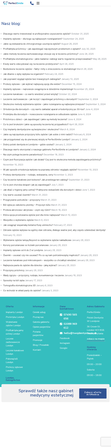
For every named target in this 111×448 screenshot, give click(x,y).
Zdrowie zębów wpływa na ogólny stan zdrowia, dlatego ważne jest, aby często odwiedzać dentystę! (54, 230)
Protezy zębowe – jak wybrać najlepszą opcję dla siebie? (32, 84)
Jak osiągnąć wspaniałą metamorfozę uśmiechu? (28, 225)
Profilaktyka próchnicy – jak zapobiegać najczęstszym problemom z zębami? (42, 48)
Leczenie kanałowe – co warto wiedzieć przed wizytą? (30, 94)
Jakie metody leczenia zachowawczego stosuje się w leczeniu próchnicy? (40, 53)
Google (63, 348)
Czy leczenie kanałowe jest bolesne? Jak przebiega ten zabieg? (35, 179)
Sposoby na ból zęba (13, 280)
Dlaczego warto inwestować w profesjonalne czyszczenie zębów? (37, 33)
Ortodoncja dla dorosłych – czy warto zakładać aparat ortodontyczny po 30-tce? (44, 109)
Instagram (65, 343)
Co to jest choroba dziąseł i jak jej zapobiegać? (27, 184)
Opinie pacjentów (41, 326)
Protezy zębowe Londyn (14, 369)
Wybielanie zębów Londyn (13, 323)
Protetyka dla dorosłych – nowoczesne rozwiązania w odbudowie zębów (40, 114)
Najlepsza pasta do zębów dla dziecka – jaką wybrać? (30, 265)
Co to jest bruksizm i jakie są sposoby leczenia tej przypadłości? (36, 124)
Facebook (65, 338)
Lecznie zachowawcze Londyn (13, 342)
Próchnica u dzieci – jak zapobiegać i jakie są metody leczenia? (35, 119)
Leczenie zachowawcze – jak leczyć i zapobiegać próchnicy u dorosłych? (40, 99)
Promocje (37, 340)
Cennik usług (39, 312)
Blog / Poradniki (41, 345)
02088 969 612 (70, 325)
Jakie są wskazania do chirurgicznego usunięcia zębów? (32, 43)
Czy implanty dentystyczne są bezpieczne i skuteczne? (31, 129)
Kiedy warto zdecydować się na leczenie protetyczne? (31, 64)
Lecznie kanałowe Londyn (15, 352)
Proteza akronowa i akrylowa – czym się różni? (27, 210)
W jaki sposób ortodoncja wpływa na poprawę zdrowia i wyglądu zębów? (40, 169)
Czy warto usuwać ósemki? (17, 194)
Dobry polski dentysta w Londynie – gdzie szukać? (28, 144)
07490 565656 (32, 3)
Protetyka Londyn (15, 317)
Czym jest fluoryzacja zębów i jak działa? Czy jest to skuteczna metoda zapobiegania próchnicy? (52, 159)
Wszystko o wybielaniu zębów (18, 220)
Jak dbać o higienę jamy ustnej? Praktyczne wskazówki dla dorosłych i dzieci (42, 189)
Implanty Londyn (14, 312)
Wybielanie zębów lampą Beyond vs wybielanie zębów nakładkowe (37, 240)
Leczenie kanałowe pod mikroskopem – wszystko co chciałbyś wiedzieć (39, 260)
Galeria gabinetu (41, 322)
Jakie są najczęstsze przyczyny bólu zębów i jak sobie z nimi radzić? (38, 134)
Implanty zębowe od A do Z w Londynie (23, 250)
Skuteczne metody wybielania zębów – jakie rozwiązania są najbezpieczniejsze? (44, 104)
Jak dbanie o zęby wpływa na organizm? (23, 74)
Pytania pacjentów (38, 333)
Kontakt (37, 349)
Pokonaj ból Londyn (12, 360)
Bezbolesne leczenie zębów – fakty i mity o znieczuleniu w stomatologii (39, 69)
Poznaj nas (38, 317)
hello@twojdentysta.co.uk (71, 333)
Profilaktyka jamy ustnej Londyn (14, 332)
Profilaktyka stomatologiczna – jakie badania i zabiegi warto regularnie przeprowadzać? (47, 59)
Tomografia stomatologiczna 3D (19, 285)
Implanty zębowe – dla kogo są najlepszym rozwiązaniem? (32, 38)
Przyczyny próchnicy (13, 270)
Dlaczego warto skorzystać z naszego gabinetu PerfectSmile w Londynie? (41, 149)
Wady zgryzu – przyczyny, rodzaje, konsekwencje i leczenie (33, 275)
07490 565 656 (70, 316)
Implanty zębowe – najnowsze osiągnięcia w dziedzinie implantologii (38, 89)
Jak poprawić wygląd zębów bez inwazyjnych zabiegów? (32, 79)
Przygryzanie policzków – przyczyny (21, 199)
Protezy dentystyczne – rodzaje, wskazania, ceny (28, 174)
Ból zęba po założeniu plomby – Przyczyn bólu (26, 205)
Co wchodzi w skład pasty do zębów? (22, 290)
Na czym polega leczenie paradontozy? (23, 154)
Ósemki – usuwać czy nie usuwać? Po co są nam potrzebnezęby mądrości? (41, 255)
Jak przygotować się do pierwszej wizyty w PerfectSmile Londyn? (36, 139)
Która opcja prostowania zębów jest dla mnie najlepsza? (31, 215)
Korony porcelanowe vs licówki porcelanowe (26, 245)
